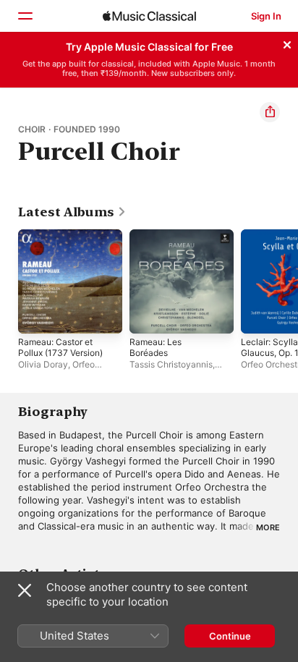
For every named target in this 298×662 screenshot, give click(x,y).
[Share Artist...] (270, 112)
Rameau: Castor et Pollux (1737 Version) (60, 347)
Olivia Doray (43, 364)
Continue (230, 636)
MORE (268, 527)
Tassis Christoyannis (171, 364)
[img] (149, 16)
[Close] (287, 43)
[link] (72, 212)
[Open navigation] (25, 16)
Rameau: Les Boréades (155, 347)
